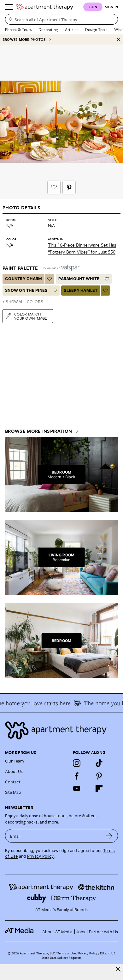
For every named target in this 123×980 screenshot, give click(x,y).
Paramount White (78, 278)
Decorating (48, 29)
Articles (71, 29)
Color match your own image (30, 316)
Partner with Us (103, 931)
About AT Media (57, 931)
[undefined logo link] (44, 7)
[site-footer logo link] (19, 931)
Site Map (13, 792)
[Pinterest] (99, 776)
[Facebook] (76, 776)
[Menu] (9, 7)
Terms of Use (66, 953)
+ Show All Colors (23, 302)
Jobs (80, 931)
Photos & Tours (18, 29)
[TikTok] (99, 763)
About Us (14, 771)
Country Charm (23, 278)
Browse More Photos (24, 39)
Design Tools (96, 29)
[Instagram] (76, 763)
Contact (12, 781)
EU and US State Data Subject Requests (78, 955)
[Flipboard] (99, 788)
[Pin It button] (69, 187)
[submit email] (109, 836)
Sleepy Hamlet (80, 290)
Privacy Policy (40, 856)
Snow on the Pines (26, 290)
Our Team (14, 760)
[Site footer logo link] (61, 730)
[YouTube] (76, 788)
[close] (118, 969)
